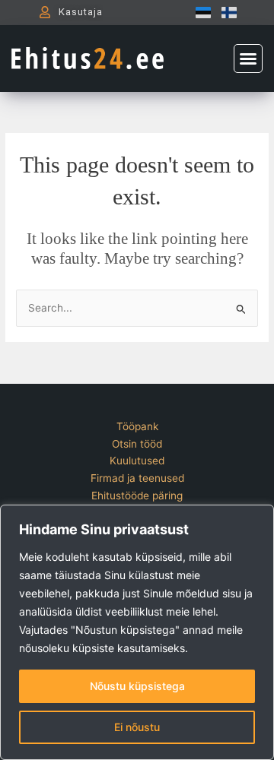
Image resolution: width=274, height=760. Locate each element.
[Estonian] (199, 12)
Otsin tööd (137, 444)
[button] (248, 58)
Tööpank (137, 426)
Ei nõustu (137, 726)
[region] (137, 632)
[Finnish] (225, 12)
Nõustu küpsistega (137, 685)
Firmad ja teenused (137, 478)
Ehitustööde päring (137, 495)
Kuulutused (137, 460)
